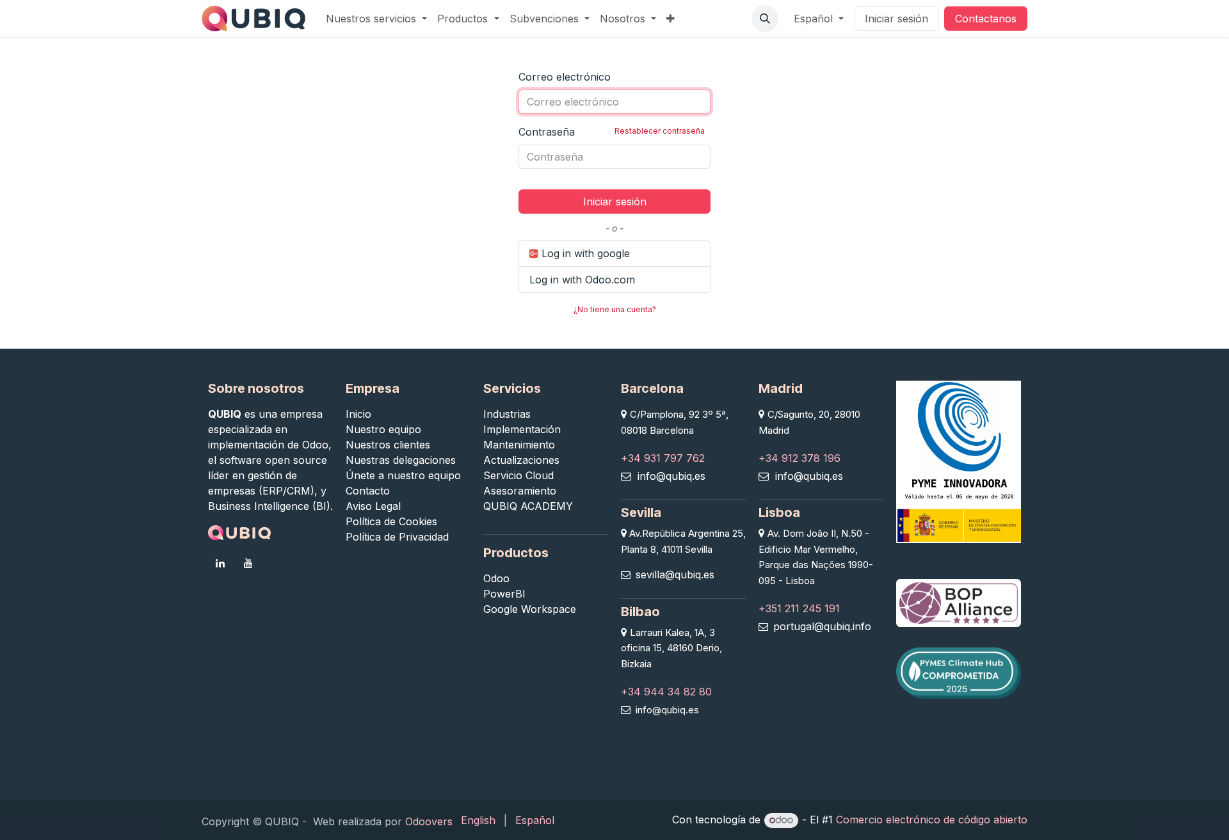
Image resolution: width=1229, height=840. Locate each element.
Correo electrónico (564, 76)
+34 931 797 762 (663, 458)
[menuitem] (376, 18)
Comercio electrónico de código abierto (931, 819)
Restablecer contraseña (659, 131)
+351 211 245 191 (799, 608)
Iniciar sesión (896, 18)
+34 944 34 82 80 (666, 691)
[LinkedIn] (220, 563)
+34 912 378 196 (799, 458)
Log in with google (584, 253)
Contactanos (985, 18)
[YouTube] (248, 563)
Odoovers (429, 821)
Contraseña (611, 131)
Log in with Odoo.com (582, 279)
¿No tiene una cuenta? (615, 309)
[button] (764, 18)
